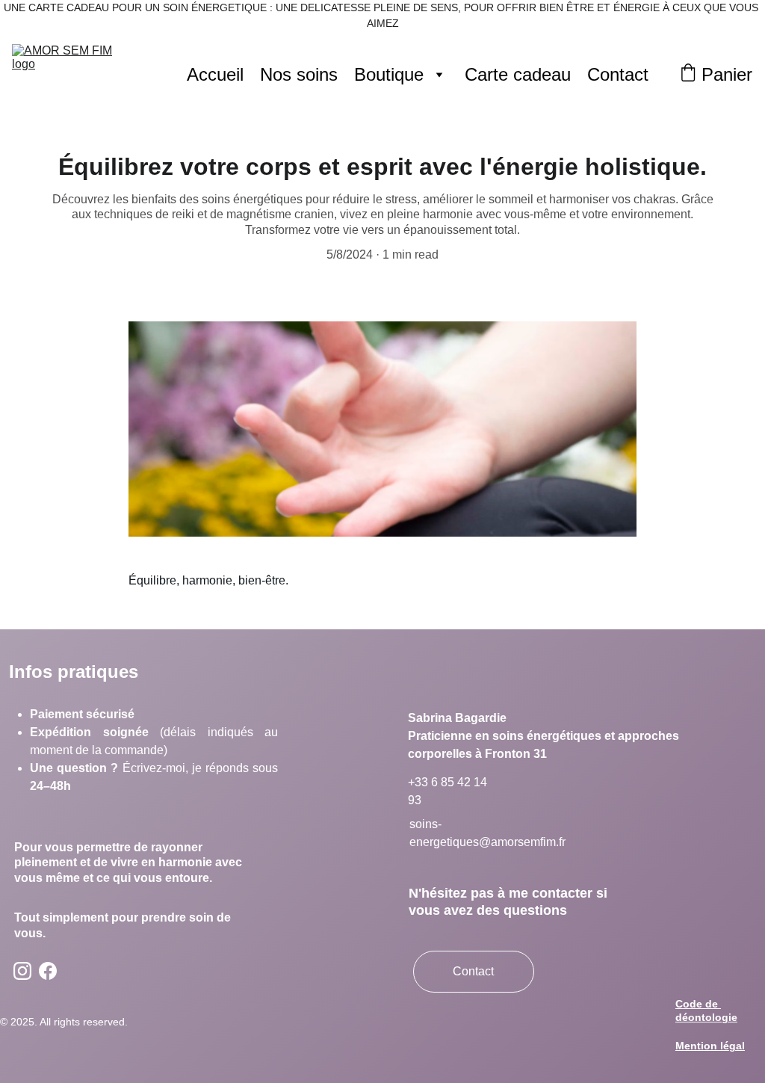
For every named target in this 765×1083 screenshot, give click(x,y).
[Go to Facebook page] (48, 971)
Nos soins (299, 74)
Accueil (215, 74)
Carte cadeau (518, 74)
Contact (617, 74)
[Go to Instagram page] (22, 971)
